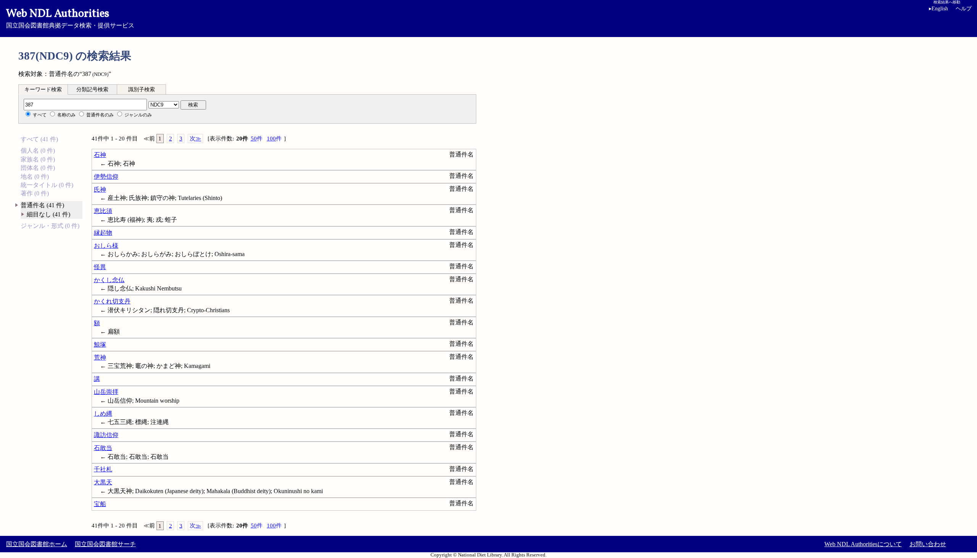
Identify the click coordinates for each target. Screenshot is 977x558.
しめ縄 (103, 413)
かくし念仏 (109, 280)
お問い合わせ (927, 544)
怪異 (100, 267)
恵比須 (103, 211)
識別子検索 (141, 89)
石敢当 (103, 448)
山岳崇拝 (106, 392)
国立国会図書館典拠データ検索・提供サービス (70, 17)
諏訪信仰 (106, 435)
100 (274, 138)
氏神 (100, 189)
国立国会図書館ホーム (36, 544)
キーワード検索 (43, 89)
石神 (100, 155)
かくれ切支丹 (112, 301)
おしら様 (106, 245)
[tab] (43, 89)
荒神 (100, 357)
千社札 (103, 469)
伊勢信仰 (106, 176)
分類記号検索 (92, 89)
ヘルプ (964, 8)
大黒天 (103, 482)
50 (257, 138)
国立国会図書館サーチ (105, 544)
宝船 (100, 504)
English (938, 8)
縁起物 (103, 232)
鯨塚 (100, 344)
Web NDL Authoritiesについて (863, 544)
